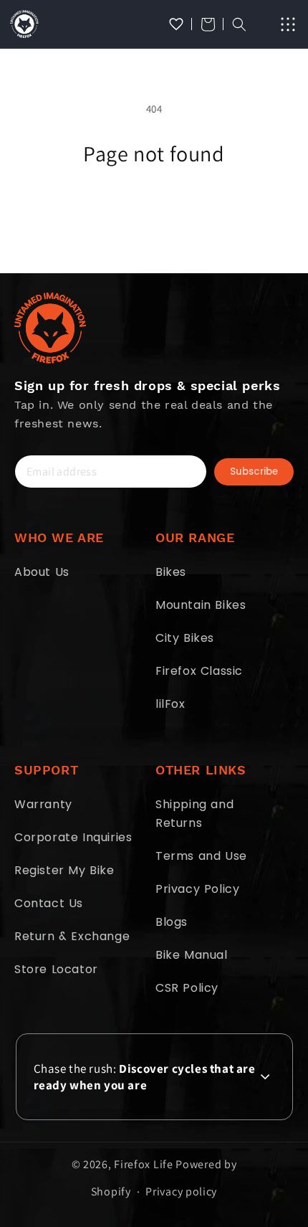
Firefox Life (143, 1164)
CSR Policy (186, 988)
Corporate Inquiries (73, 837)
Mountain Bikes (200, 605)
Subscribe (254, 471)
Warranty (43, 804)
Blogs (171, 922)
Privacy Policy (197, 889)
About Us (41, 572)
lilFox (170, 704)
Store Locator (56, 969)
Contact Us (48, 903)
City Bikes (184, 638)
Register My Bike (64, 870)
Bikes (170, 572)
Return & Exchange (72, 936)
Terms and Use (201, 856)
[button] (207, 24)
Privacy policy (181, 1191)
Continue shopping (154, 206)
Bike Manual (191, 955)
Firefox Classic (199, 671)
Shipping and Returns (194, 813)
